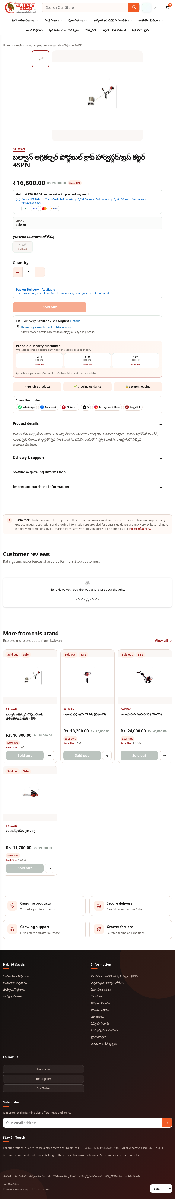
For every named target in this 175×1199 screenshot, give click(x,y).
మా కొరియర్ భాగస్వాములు (62, 1176)
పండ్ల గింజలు (52, 20)
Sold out (25, 755)
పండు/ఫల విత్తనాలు (15, 983)
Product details (26, 423)
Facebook (43, 1069)
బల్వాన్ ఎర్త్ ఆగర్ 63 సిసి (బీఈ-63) (84, 714)
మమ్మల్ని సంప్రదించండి (104, 1030)
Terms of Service (140, 529)
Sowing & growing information (39, 472)
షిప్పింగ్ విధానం (100, 1023)
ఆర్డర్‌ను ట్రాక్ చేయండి (114, 30)
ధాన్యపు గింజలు (12, 996)
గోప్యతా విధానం (100, 1003)
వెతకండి (7, 1176)
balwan (19, 149)
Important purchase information (41, 486)
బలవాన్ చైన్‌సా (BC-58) (20, 831)
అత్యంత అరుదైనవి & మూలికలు (111, 20)
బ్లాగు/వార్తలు (98, 1037)
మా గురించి (97, 1017)
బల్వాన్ (18, 45)
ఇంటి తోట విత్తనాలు (149, 20)
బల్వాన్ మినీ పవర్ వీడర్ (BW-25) (141, 714)
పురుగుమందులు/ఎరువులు (64, 30)
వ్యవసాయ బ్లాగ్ (140, 30)
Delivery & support (28, 457)
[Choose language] (146, 7)
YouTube (43, 1088)
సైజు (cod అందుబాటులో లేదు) (33, 236)
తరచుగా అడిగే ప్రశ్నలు (104, 1044)
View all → (163, 640)
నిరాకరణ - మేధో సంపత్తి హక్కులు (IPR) (114, 976)
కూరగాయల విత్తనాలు (23, 20)
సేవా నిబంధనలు (101, 989)
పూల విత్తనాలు (76, 20)
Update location (61, 327)
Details (75, 321)
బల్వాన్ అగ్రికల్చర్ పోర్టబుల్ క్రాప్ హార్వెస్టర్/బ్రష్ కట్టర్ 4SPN (24, 716)
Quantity (20, 262)
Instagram (43, 1079)
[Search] (133, 7)
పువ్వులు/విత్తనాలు (14, 989)
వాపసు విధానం (100, 1010)
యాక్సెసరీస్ (91, 30)
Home (6, 45)
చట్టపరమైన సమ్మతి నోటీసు (107, 983)
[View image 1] (40, 58)
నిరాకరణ (96, 996)
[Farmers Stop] (21, 7)
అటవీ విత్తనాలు (34, 30)
